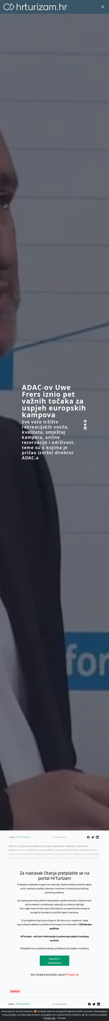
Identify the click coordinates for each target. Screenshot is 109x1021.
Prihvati (61, 1018)
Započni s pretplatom (54, 960)
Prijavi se (73, 975)
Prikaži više (49, 1018)
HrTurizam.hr (22, 1003)
